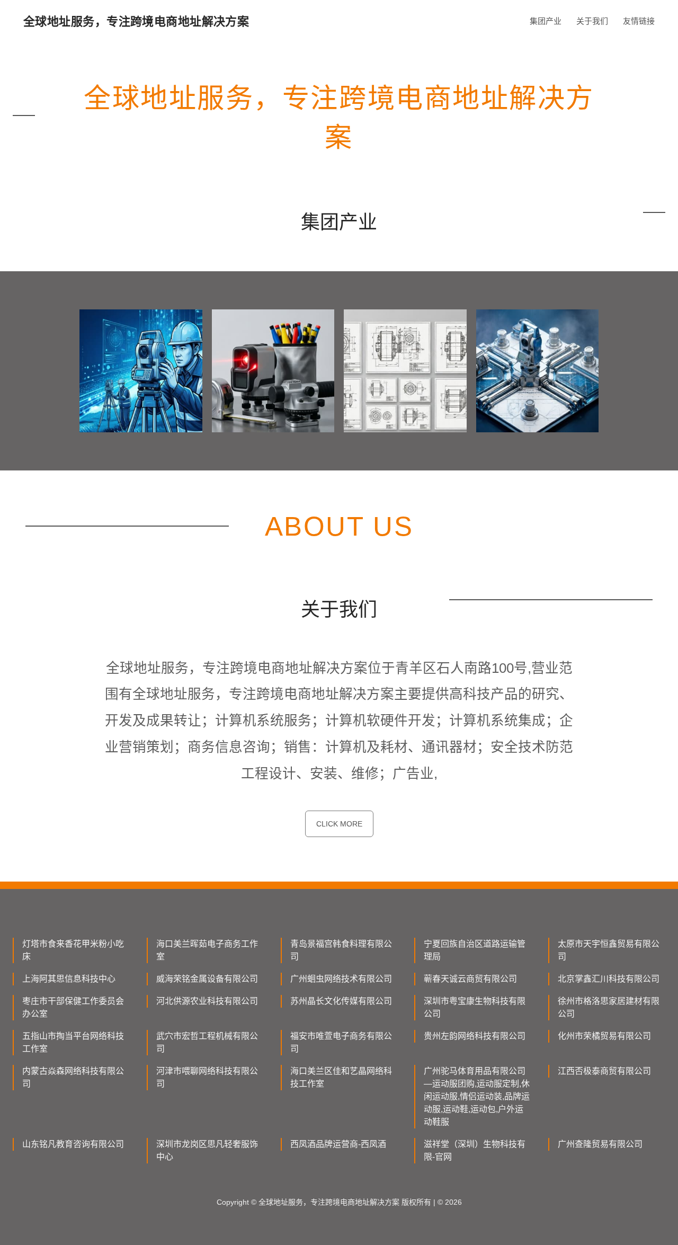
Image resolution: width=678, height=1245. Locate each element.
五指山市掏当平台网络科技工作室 (73, 1042)
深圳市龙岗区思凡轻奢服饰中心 (207, 1150)
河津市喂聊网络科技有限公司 (207, 1077)
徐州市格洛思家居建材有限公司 (608, 1007)
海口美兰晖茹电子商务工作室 (207, 950)
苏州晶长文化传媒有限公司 (341, 1001)
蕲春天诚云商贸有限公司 (470, 978)
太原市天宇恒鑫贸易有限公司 (608, 950)
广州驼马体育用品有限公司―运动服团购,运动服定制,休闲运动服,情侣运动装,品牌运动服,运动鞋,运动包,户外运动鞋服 (477, 1096)
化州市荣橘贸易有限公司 (604, 1036)
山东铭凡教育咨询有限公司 (73, 1144)
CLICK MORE (339, 824)
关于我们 (592, 20)
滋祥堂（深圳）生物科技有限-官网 (474, 1150)
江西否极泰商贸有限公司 (604, 1070)
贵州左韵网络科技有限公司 (474, 1036)
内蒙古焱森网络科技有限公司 (73, 1077)
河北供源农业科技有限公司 (207, 1001)
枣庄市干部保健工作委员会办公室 (73, 1007)
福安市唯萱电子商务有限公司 (341, 1042)
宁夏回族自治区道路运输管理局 (474, 950)
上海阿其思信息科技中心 (68, 978)
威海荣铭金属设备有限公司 (207, 978)
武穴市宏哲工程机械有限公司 (207, 1042)
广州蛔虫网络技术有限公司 (341, 978)
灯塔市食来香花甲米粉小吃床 (73, 950)
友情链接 (639, 20)
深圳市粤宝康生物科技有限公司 (474, 1007)
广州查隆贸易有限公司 (600, 1144)
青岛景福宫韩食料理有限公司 (341, 950)
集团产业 (545, 20)
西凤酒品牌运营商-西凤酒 (338, 1144)
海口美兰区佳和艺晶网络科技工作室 (341, 1077)
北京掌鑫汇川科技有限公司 (608, 978)
